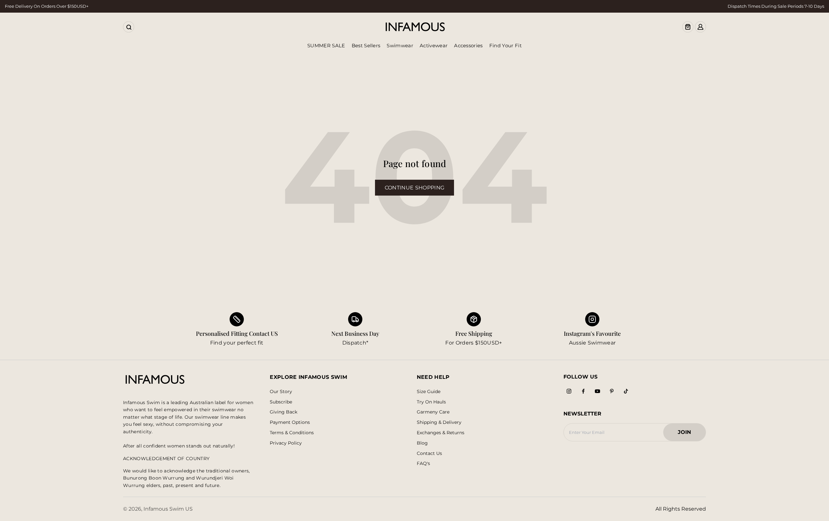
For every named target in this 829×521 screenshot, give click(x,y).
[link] (355, 329)
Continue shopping (414, 188)
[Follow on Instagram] (568, 391)
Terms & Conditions (292, 433)
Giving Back (283, 412)
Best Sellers (366, 45)
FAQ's (423, 463)
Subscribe (281, 402)
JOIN (688, 434)
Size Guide (428, 391)
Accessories (468, 45)
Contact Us (429, 453)
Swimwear (400, 45)
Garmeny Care (433, 412)
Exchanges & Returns (440, 433)
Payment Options (290, 422)
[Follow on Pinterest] (611, 391)
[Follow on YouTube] (597, 391)
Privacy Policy (286, 443)
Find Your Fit (505, 45)
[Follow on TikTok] (625, 391)
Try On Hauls (431, 402)
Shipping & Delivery (439, 422)
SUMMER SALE (326, 45)
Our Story (281, 391)
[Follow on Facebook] (583, 391)
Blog (422, 443)
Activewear (434, 45)
